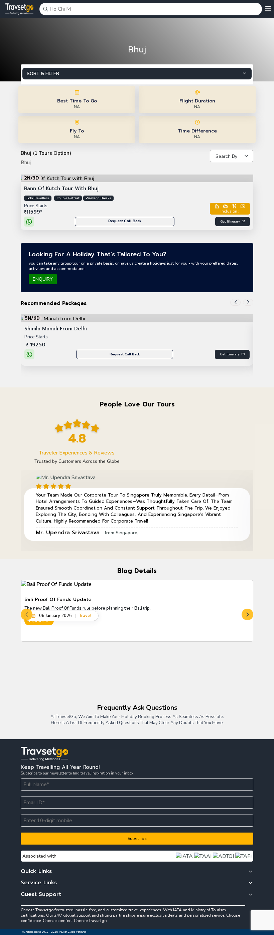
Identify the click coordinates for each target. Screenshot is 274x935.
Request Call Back (124, 221)
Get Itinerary (230, 221)
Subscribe (137, 838)
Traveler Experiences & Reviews (77, 452)
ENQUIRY (43, 279)
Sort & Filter (43, 73)
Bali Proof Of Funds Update (57, 599)
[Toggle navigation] (268, 9)
